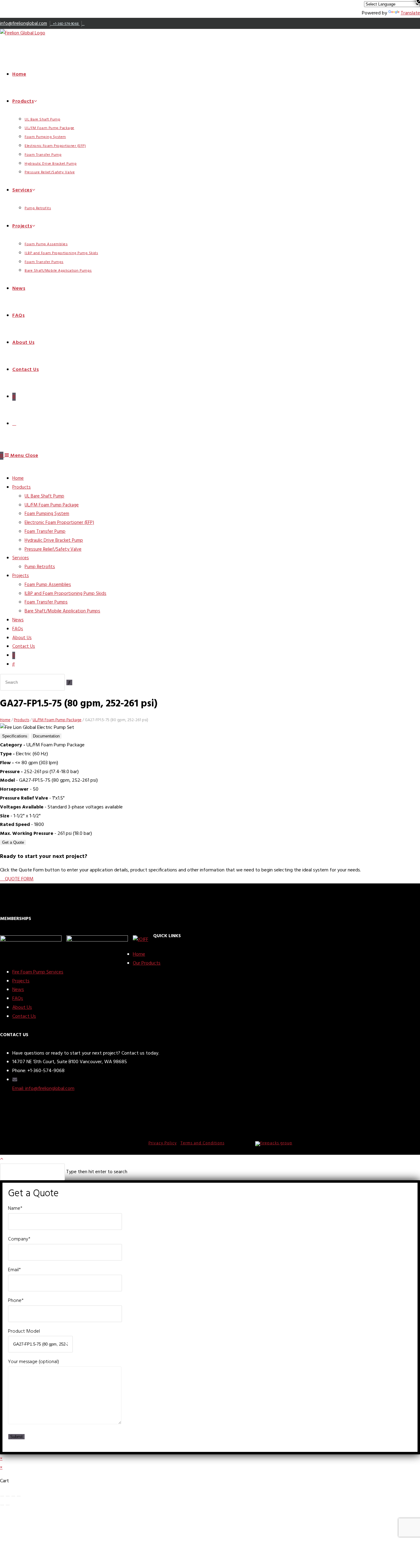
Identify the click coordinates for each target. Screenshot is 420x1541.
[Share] (8, 1496)
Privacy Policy (163, 1143)
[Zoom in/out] (19, 1496)
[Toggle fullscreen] (13, 1496)
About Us (22, 638)
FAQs (17, 629)
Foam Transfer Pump (45, 531)
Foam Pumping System (47, 513)
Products (21, 487)
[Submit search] (69, 682)
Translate (410, 13)
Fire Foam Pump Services (37, 972)
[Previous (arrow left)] (2, 1505)
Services (20, 558)
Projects (20, 576)
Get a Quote (13, 842)
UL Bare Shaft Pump (44, 496)
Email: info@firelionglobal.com (43, 1089)
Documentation (46, 736)
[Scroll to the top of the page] (1, 1159)
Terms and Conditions (202, 1143)
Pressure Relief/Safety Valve (53, 549)
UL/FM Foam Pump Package (52, 505)
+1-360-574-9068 (66, 24)
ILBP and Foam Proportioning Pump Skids (65, 593)
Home (18, 478)
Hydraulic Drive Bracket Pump (54, 540)
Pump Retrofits (40, 567)
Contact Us (23, 646)
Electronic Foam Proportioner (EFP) (59, 522)
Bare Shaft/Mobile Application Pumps (62, 611)
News (18, 620)
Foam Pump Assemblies (48, 584)
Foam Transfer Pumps (46, 602)
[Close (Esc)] (2, 1496)
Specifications (14, 736)
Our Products (146, 963)
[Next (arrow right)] (8, 1505)
